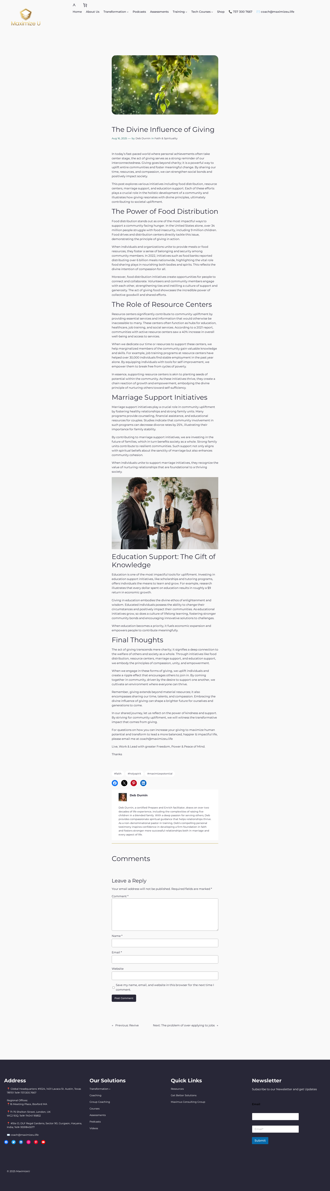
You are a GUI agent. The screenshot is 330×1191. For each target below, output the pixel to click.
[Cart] (85, 5)
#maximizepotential (159, 773)
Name (117, 936)
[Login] (74, 5)
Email (117, 952)
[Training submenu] (186, 12)
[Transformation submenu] (128, 12)
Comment (120, 896)
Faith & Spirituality (166, 138)
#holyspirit (134, 773)
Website (118, 968)
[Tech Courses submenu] (212, 12)
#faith (118, 773)
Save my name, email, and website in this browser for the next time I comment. (165, 987)
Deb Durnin (143, 138)
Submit (260, 1140)
